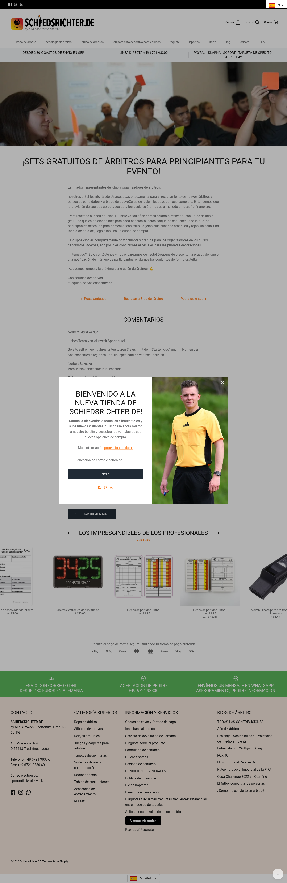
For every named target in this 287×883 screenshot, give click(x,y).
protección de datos (118, 448)
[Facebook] (99, 487)
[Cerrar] (222, 382)
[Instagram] (105, 487)
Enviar (106, 474)
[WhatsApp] (111, 487)
